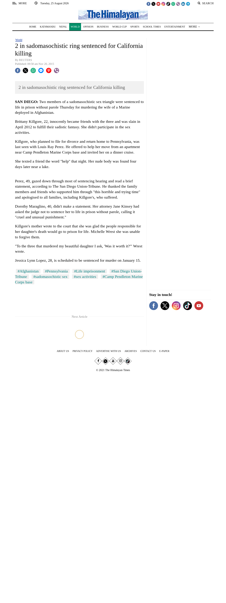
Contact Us (148, 351)
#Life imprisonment (89, 271)
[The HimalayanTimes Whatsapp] (173, 3)
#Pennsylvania (56, 271)
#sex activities (85, 276)
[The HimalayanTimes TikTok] (168, 3)
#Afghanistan (28, 271)
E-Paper (164, 351)
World (18, 39)
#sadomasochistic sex (50, 276)
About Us (63, 351)
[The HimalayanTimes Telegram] (188, 3)
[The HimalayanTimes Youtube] (158, 3)
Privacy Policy (83, 351)
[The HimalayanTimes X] (153, 3)
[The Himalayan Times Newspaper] (113, 14)
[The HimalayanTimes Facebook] (148, 3)
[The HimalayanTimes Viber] (178, 3)
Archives (130, 351)
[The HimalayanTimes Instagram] (163, 3)
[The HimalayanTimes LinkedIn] (183, 3)
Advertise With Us (108, 351)
